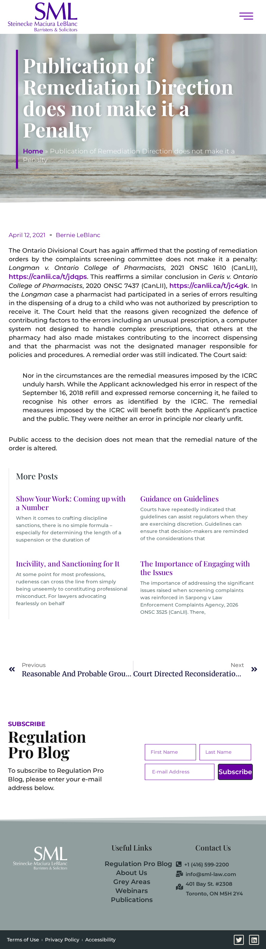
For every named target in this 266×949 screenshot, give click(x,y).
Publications (132, 899)
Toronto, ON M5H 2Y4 (214, 893)
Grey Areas (131, 881)
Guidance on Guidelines (179, 498)
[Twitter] (239, 940)
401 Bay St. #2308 (209, 884)
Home (33, 151)
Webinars (131, 890)
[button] (171, 16)
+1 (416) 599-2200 (206, 865)
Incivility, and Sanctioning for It (67, 563)
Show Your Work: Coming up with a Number (71, 503)
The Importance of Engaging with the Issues (195, 567)
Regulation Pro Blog (138, 864)
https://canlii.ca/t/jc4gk (208, 286)
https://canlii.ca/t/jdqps (48, 277)
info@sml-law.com (211, 874)
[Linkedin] (254, 940)
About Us (131, 873)
